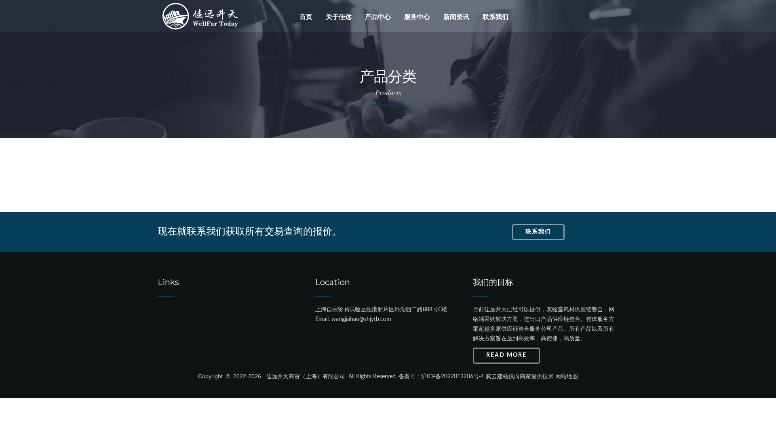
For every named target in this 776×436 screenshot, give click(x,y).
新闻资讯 (456, 17)
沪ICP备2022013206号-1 (452, 376)
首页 (305, 17)
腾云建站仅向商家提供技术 (520, 376)
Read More (506, 355)
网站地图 (566, 376)
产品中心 (378, 17)
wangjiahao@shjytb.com (361, 319)
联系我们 (495, 17)
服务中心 (417, 17)
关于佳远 (339, 17)
